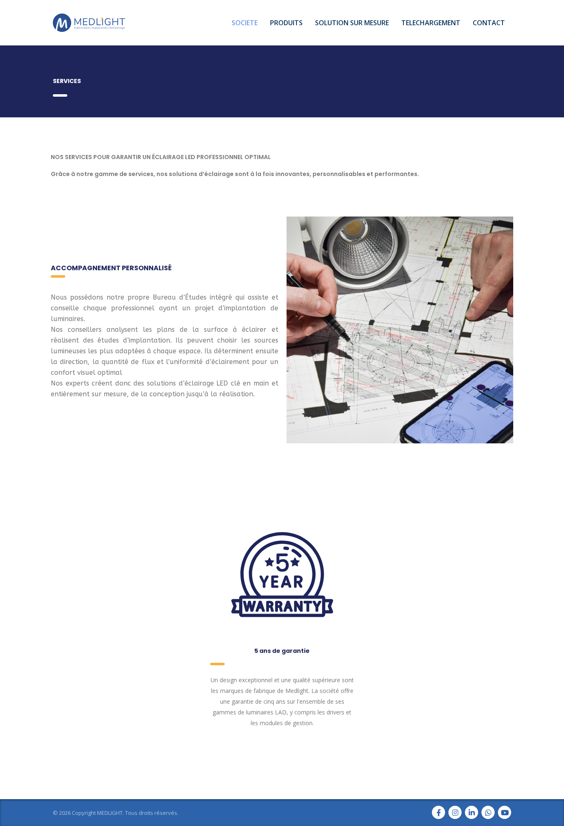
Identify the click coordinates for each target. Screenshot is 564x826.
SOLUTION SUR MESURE (352, 22)
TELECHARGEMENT (430, 22)
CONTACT (489, 22)
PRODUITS (286, 22)
